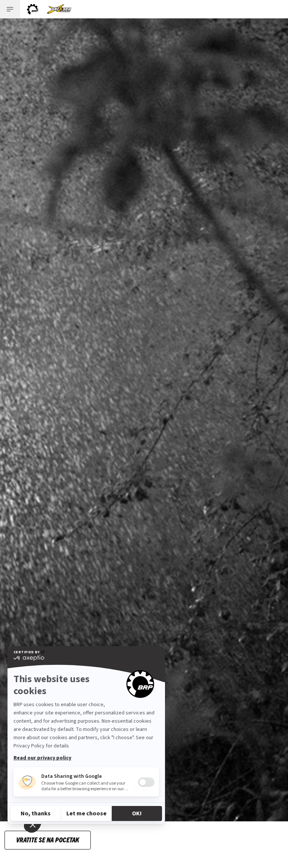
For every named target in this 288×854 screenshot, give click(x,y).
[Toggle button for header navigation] (10, 9)
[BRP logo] (32, 9)
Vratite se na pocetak (47, 839)
